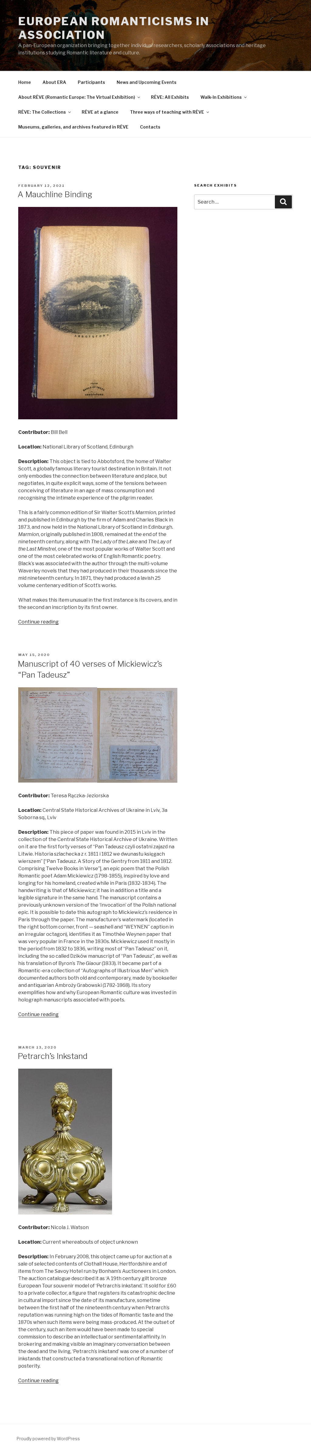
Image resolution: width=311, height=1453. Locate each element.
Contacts (150, 126)
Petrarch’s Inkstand (52, 1056)
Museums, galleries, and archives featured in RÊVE (73, 126)
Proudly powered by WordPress (48, 1438)
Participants (91, 82)
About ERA (54, 82)
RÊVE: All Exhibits (170, 97)
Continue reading (38, 622)
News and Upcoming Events (146, 82)
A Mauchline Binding (55, 194)
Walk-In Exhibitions (221, 97)
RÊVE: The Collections (42, 112)
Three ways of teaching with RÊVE (167, 112)
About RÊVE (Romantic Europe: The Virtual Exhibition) (76, 97)
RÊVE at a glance (100, 112)
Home (24, 82)
